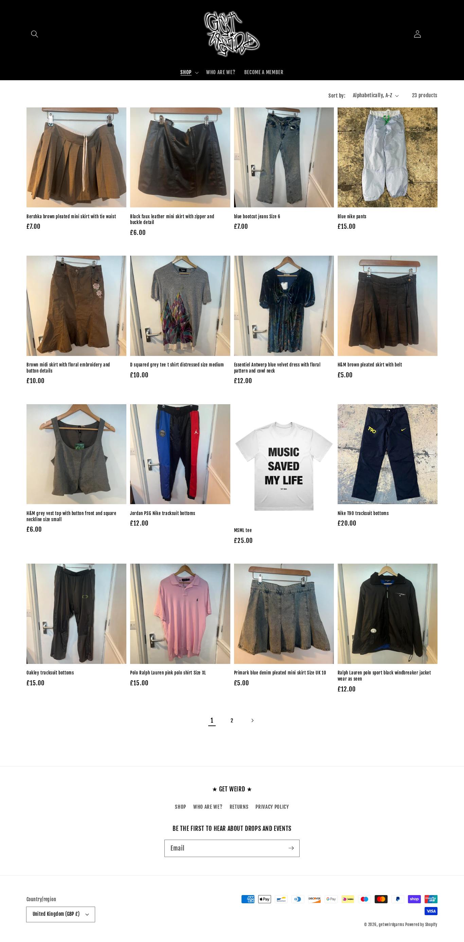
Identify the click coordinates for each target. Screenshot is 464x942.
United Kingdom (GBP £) (56, 914)
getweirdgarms (391, 924)
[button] (34, 34)
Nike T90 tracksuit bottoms (363, 513)
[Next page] (252, 720)
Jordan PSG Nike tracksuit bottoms (162, 513)
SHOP (180, 806)
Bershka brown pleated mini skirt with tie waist (71, 216)
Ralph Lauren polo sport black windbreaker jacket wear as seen (384, 676)
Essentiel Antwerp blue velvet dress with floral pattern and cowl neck (277, 368)
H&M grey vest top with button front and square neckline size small (71, 516)
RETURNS (239, 806)
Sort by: (336, 95)
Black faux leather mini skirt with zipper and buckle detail (172, 219)
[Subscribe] (291, 848)
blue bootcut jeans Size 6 (257, 216)
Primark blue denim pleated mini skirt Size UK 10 (280, 672)
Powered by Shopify (421, 924)
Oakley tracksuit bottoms (50, 672)
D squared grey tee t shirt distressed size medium (177, 364)
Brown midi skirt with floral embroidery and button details (68, 368)
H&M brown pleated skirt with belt (370, 364)
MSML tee (243, 530)
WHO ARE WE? (207, 806)
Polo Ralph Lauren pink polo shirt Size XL (168, 672)
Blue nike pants (352, 216)
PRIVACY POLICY (272, 806)
